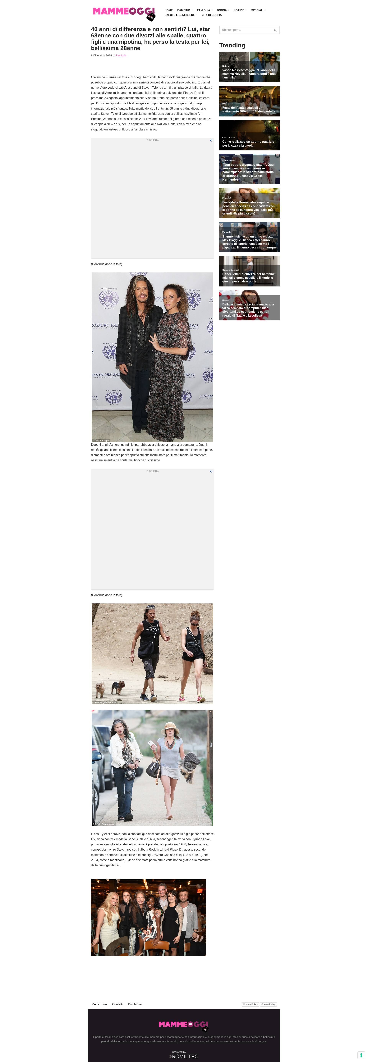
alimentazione (238, 1041)
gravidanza (154, 1041)
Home (169, 10)
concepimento (137, 1041)
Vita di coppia (212, 15)
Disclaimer (135, 1004)
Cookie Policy (268, 1004)
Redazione (99, 1004)
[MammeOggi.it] (124, 12)
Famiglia (121, 55)
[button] (191, 10)
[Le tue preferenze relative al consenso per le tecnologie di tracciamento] (361, 1055)
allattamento (169, 1041)
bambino (198, 1041)
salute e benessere (217, 1041)
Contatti (117, 1004)
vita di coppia (258, 1041)
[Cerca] (275, 30)
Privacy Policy (250, 1004)
